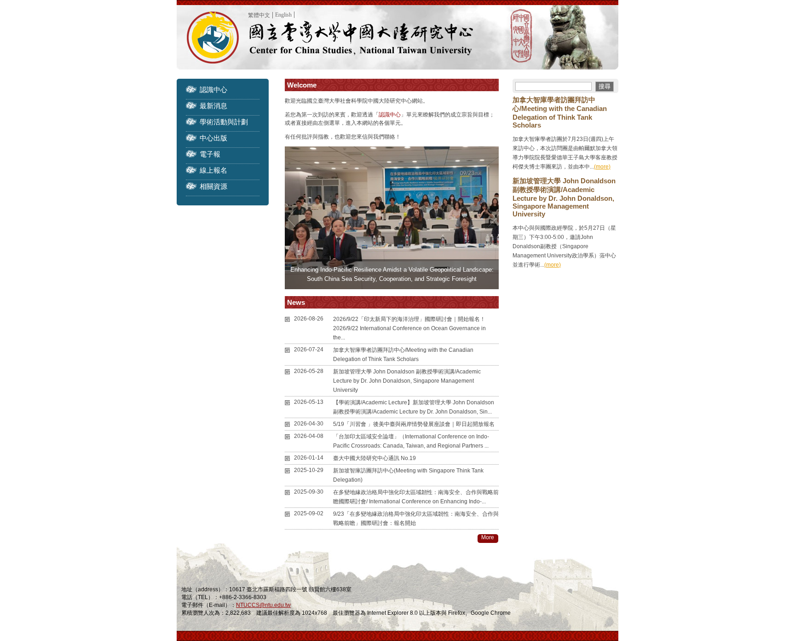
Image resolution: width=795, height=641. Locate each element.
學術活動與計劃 (224, 122)
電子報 (210, 154)
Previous (292, 217)
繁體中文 (259, 15)
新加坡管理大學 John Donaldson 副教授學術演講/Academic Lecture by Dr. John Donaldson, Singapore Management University (407, 380)
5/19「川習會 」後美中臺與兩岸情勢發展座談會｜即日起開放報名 (414, 424)
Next (492, 217)
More (487, 537)
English (283, 15)
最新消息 (213, 106)
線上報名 (213, 170)
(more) (602, 166)
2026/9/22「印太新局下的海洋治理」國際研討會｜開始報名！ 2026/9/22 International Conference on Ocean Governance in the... (409, 328)
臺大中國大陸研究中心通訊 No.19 (374, 458)
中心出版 (213, 138)
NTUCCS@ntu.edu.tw (263, 605)
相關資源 (213, 186)
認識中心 (213, 89)
